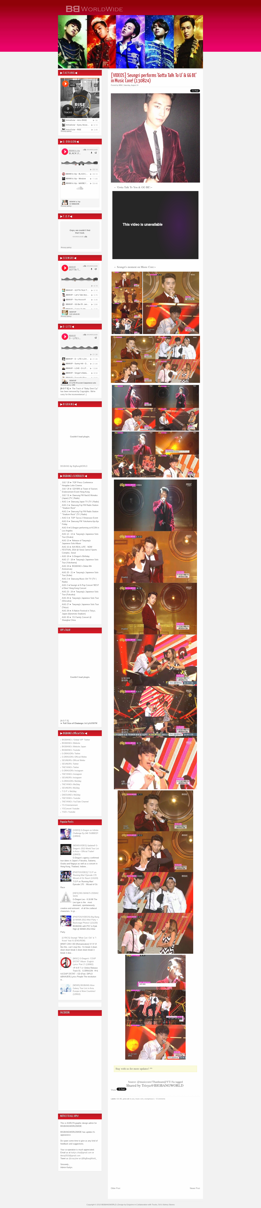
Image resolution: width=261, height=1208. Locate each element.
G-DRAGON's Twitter (71, 753)
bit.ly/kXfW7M (90, 723)
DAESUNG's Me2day (71, 795)
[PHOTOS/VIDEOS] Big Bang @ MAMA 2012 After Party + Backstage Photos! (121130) (86, 920)
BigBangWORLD (80, 466)
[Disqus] (155, 1147)
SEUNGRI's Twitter (70, 764)
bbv (62, 1155)
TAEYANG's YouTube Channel (75, 801)
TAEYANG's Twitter (70, 767)
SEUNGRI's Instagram (72, 777)
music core (139, 1099)
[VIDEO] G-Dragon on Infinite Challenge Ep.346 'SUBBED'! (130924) (85, 833)
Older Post (115, 1188)
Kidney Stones (169, 1205)
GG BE (119, 1099)
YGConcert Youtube (70, 808)
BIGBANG (64, 466)
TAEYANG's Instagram (72, 774)
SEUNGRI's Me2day (71, 788)
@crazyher (73, 1158)
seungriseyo (148, 1099)
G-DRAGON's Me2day (71, 781)
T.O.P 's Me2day (69, 791)
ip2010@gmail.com (72, 1155)
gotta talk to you (128, 1099)
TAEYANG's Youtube (71, 798)
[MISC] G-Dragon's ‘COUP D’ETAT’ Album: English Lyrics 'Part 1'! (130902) (84, 961)
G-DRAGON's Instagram (72, 770)
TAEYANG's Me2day (71, 784)
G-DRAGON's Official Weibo (74, 757)
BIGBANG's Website (71, 743)
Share (113, 1090)
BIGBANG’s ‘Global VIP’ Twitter (76, 740)
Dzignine (130, 1205)
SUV (160, 1205)
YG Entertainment (70, 805)
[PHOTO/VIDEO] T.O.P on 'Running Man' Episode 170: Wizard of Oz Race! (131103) (85, 875)
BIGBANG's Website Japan (74, 746)
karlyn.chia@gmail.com (81, 1152)
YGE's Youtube (68, 812)
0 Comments (160, 1099)
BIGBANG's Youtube (71, 750)
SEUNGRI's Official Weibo (73, 760)
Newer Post (195, 1188)
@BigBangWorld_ (89, 1158)
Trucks (154, 1205)
